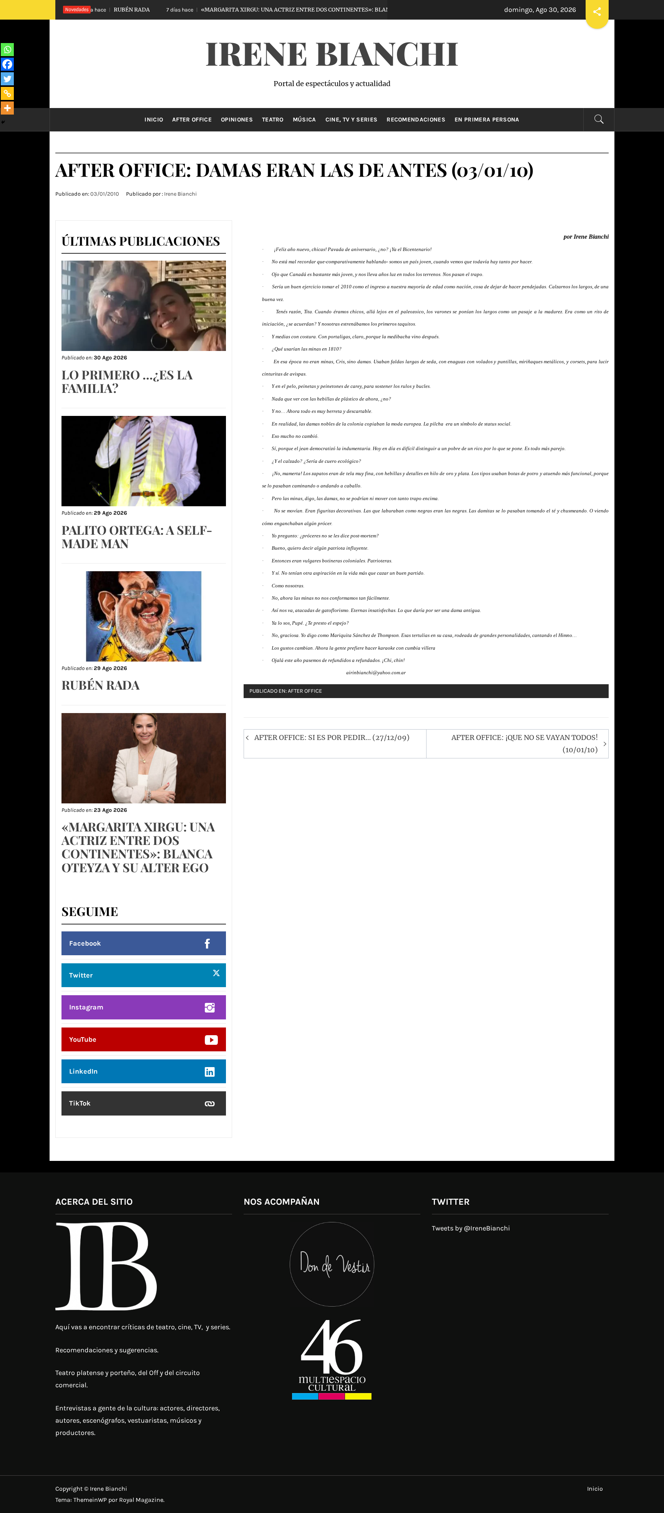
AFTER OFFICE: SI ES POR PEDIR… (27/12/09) (332, 737)
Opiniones (237, 119)
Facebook (85, 943)
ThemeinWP (90, 1499)
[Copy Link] (7, 93)
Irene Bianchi (332, 52)
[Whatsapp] (7, 49)
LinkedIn (83, 1071)
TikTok (80, 1103)
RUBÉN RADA (100, 684)
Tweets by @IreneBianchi (471, 1228)
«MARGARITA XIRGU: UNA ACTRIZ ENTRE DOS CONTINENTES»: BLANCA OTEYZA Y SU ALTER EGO (271, 9)
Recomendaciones (416, 119)
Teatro (273, 119)
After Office (192, 119)
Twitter (81, 975)
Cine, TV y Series (351, 119)
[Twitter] (7, 78)
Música (304, 119)
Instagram (86, 1007)
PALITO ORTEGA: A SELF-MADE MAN (136, 536)
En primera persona (487, 119)
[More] (7, 108)
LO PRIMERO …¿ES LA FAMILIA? (127, 381)
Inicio (153, 119)
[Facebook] (7, 64)
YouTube (82, 1039)
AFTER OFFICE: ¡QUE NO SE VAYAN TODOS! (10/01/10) (525, 743)
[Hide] (3, 122)
